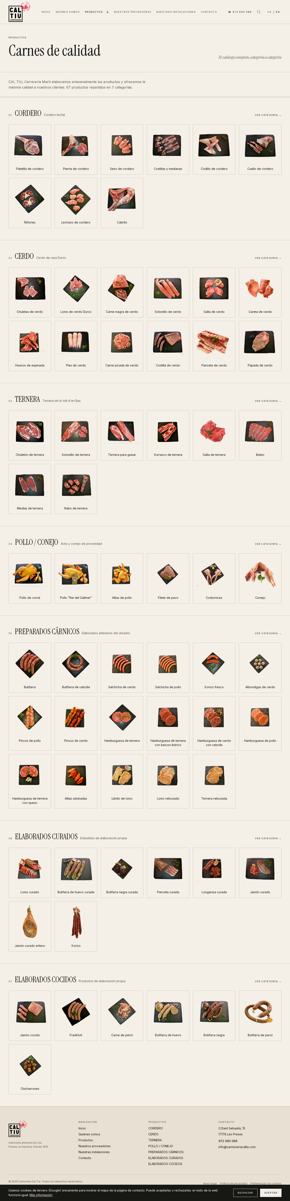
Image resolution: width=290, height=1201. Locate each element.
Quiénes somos (68, 11)
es (278, 11)
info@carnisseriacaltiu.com (237, 1147)
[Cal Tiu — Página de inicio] (19, 12)
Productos (94, 11)
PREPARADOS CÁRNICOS (166, 1152)
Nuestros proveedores (132, 11)
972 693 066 (240, 11)
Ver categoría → (268, 115)
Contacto (209, 11)
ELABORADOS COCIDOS (165, 1164)
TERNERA (155, 1140)
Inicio (46, 11)
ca (269, 11)
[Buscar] (258, 11)
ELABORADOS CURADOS (165, 1158)
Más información (41, 1195)
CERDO (153, 1134)
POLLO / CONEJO (160, 1146)
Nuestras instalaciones (176, 11)
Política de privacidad (233, 1183)
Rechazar (245, 1192)
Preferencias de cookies (266, 1183)
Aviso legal (210, 1183)
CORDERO (155, 1128)
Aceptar (270, 1192)
